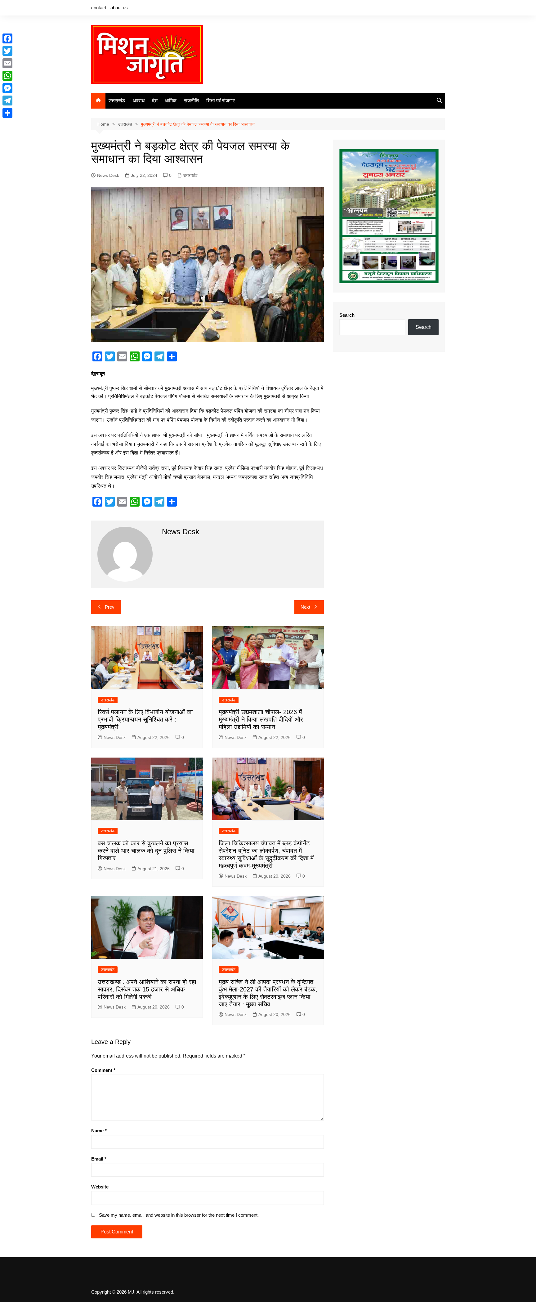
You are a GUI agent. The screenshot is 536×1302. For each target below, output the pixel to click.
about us (119, 7)
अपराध (138, 100)
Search (347, 315)
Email (98, 1158)
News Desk (108, 175)
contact (98, 7)
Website (100, 1186)
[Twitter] (7, 51)
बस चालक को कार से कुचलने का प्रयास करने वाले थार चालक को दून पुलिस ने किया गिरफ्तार (146, 850)
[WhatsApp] (7, 75)
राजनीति (191, 100)
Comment (103, 1070)
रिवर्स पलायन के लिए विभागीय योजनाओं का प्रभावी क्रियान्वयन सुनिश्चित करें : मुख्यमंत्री (145, 719)
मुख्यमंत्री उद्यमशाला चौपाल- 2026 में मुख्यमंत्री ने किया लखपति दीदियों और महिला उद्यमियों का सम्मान (261, 719)
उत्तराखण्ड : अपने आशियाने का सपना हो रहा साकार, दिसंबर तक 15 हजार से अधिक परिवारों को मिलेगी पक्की (147, 989)
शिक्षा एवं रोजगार (220, 100)
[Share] (7, 113)
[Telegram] (7, 100)
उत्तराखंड (117, 100)
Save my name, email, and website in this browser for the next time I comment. (179, 1215)
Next (305, 607)
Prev (109, 607)
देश (155, 100)
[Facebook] (7, 38)
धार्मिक (170, 100)
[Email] (7, 63)
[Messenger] (7, 88)
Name (99, 1130)
